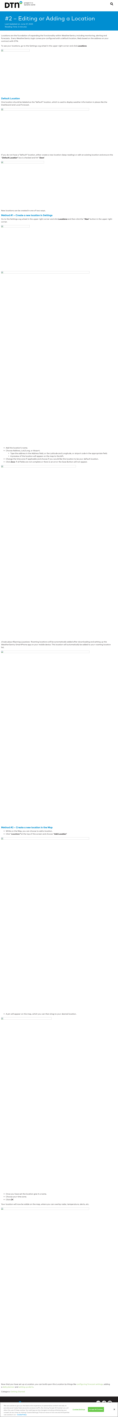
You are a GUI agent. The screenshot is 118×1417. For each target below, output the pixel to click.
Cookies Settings (79, 1409)
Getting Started (17, 1392)
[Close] (114, 1409)
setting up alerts (26, 1387)
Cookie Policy (22, 1414)
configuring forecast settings (90, 1384)
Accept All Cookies (96, 1409)
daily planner (8, 1387)
